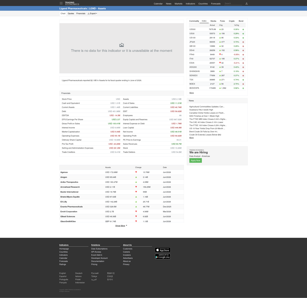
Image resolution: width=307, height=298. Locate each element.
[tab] (92, 13)
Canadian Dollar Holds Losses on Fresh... (207, 112)
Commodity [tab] (194, 21)
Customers (127, 248)
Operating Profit (129, 135)
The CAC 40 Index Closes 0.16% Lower (206, 122)
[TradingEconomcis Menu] (61, 3)
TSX (191, 79)
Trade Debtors (129, 152)
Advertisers (128, 258)
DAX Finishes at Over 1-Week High (204, 116)
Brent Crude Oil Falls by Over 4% (203, 131)
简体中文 (111, 273)
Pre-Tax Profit (67, 143)
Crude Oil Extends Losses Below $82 (205, 134)
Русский (94, 273)
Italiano (78, 276)
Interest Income (68, 127)
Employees (128, 115)
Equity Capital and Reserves (135, 119)
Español (62, 276)
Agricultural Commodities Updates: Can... (206, 106)
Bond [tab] (241, 21)
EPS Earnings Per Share (72, 119)
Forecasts (63, 261)
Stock (125, 148)
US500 (192, 29)
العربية (94, 279)
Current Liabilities (130, 107)
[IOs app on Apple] (162, 250)
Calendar (63, 258)
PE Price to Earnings (132, 139)
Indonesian (80, 282)
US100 (192, 37)
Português (63, 279)
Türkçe (94, 276)
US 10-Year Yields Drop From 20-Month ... (207, 128)
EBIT (125, 111)
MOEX (192, 83)
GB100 (192, 46)
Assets (126, 99)
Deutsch (78, 273)
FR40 (191, 54)
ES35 (191, 62)
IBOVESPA (194, 88)
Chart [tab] (63, 13)
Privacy (126, 264)
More (191, 92)
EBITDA (65, 115)
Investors (127, 255)
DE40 (191, 50)
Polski (78, 279)
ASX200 (193, 67)
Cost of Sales (128, 103)
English (62, 273)
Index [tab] (204, 20)
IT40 (191, 58)
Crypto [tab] (232, 21)
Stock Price (67, 99)
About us (127, 261)
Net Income (128, 131)
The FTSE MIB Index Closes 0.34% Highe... (208, 119)
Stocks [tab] (213, 21)
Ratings (62, 264)
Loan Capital (128, 127)
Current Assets (68, 107)
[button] (246, 3)
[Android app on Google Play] (162, 256)
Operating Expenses (70, 135)
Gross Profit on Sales (71, 123)
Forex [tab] (222, 21)
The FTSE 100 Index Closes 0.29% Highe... (208, 125)
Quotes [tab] (71, 13)
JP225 (192, 41)
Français (63, 282)
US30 (191, 33)
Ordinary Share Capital (71, 139)
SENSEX (193, 75)
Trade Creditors (68, 152)
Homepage (64, 248)
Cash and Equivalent (71, 103)
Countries (63, 251)
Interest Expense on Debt (134, 123)
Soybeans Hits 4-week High (201, 109)
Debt (64, 111)
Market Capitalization (71, 131)
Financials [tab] (80, 13)
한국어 (110, 279)
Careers (126, 251)
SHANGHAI (194, 71)
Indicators (63, 255)
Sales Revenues (130, 143)
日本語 (110, 276)
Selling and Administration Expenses (77, 148)
